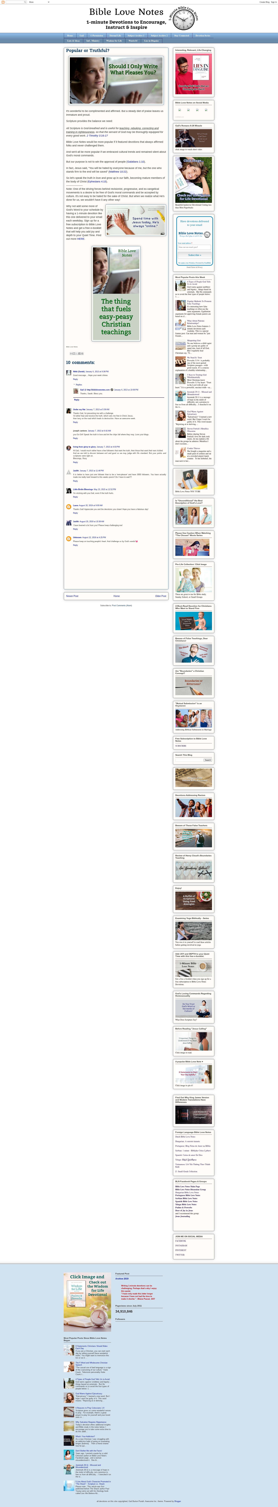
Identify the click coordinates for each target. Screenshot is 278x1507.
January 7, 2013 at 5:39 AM (97, 409)
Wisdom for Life (114, 40)
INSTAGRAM (181, 1245)
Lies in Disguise (151, 40)
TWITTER (179, 1254)
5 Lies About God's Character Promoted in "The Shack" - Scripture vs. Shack (93, 1483)
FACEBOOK (180, 1240)
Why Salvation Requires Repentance (91, 1422)
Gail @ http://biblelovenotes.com (95, 390)
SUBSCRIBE (180, 745)
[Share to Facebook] (79, 353)
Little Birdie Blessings (83, 489)
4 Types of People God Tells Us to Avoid (199, 282)
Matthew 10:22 (117, 171)
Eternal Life (115, 35)
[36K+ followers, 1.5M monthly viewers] (188, 110)
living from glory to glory (84, 447)
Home (70, 35)
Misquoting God (194, 340)
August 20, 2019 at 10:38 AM (92, 521)
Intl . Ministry (93, 40)
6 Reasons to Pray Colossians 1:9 (90, 1408)
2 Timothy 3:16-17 (97, 135)
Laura (75, 505)
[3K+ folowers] (206, 110)
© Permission (96, 35)
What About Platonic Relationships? (195, 322)
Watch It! (133, 40)
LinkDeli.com (179, 117)
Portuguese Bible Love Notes (187, 1195)
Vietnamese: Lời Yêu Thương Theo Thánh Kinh (192, 1165)
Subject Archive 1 (136, 35)
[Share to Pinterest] (82, 353)
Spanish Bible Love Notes (186, 1201)
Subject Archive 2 (159, 35)
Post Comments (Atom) (122, 605)
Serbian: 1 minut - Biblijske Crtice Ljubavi (193, 1150)
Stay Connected (181, 35)
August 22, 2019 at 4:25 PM (94, 537)
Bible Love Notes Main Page (187, 1186)
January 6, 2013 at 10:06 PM (126, 390)
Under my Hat (79, 409)
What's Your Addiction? (85, 1436)
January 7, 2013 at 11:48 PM (92, 471)
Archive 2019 (121, 1278)
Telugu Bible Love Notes (185, 1204)
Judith (76, 471)
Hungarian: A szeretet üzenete (187, 1141)
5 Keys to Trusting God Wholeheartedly (196, 376)
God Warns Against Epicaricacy (195, 412)
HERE (80, 238)
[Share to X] (76, 353)
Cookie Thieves (193, 448)
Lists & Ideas (73, 40)
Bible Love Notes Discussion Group (190, 1189)
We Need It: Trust (194, 357)
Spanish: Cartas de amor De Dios (188, 1155)
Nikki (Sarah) (79, 371)
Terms (193, 267)
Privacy (200, 267)
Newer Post (72, 596)
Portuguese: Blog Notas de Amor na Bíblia (192, 1146)
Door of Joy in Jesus (184, 1210)
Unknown (77, 537)
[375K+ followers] (180, 110)
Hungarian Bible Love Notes (187, 1192)
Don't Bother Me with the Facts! (89, 1451)
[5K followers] (197, 110)
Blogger (177, 1501)
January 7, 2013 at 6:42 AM (99, 431)
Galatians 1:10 (135, 161)
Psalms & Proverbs (183, 1207)
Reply (75, 379)
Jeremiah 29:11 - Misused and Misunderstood (199, 393)
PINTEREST (180, 1250)
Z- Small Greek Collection (186, 1171)
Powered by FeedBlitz (203, 263)
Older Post (160, 596)
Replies (79, 385)
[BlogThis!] (74, 353)
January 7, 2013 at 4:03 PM (108, 447)
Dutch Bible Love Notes (185, 1136)
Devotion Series (203, 35)
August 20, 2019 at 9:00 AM (91, 505)
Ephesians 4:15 (97, 181)
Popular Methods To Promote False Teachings (199, 302)
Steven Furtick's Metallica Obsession (198, 429)
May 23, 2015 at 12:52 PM (105, 489)
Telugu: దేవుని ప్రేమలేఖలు (185, 1159)
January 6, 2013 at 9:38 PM (97, 371)
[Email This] (71, 353)
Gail (82, 35)
